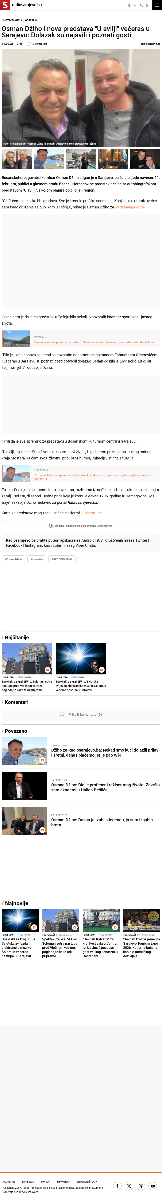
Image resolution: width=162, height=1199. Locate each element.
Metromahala (13, 20)
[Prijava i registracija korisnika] (141, 5)
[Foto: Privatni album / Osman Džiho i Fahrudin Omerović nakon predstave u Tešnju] (17, 159)
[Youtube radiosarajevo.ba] (152, 1186)
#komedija (37, 559)
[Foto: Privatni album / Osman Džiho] (49, 159)
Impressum (28, 1181)
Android (87, 540)
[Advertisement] (81, 261)
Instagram (33, 545)
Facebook (14, 545)
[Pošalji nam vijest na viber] (141, 1186)
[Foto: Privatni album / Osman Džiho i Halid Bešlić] (145, 159)
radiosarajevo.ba (40, 1187)
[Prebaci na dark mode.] (129, 5)
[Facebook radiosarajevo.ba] (117, 1186)
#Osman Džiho (13, 559)
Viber (80, 545)
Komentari (16, 702)
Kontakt (45, 1181)
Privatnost (63, 1181)
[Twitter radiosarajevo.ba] (129, 1186)
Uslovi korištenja (87, 1181)
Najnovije (16, 903)
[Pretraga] (135, 5)
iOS (100, 540)
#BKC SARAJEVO (62, 559)
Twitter (141, 540)
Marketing (9, 1181)
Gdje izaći (32, 20)
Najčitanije (17, 637)
